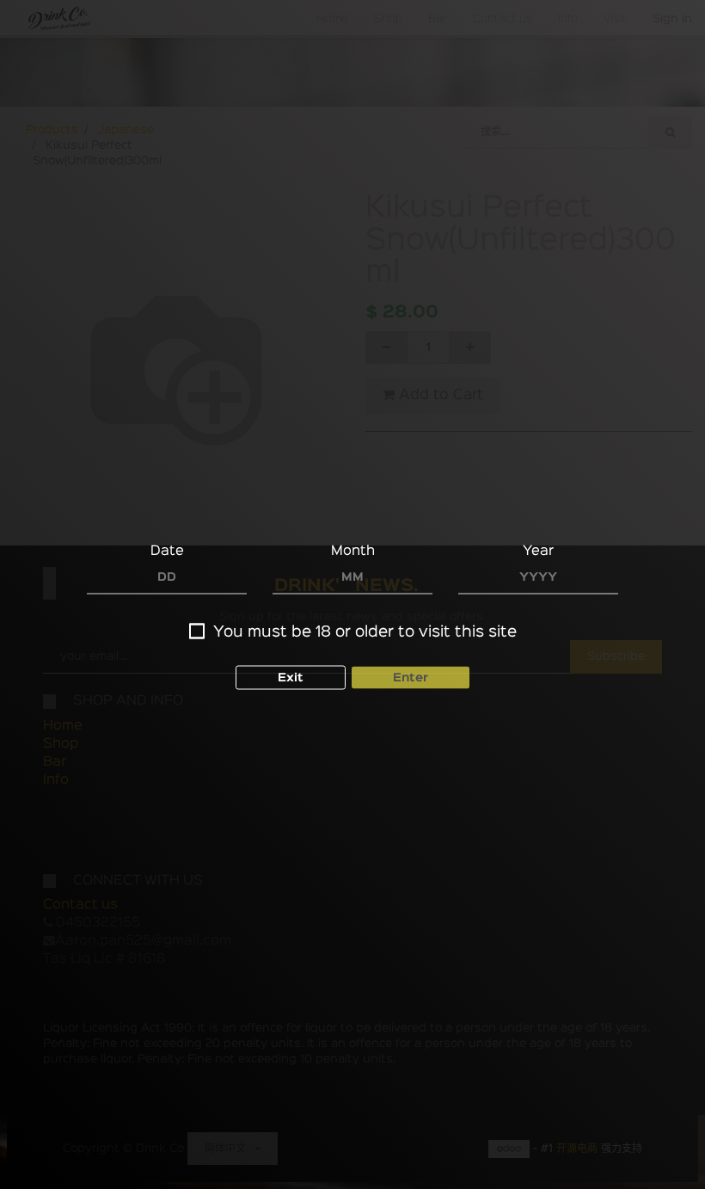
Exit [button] (290, 678)
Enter (410, 678)
